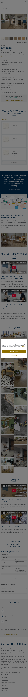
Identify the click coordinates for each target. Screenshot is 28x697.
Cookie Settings (14, 355)
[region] (14, 348)
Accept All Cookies (14, 351)
